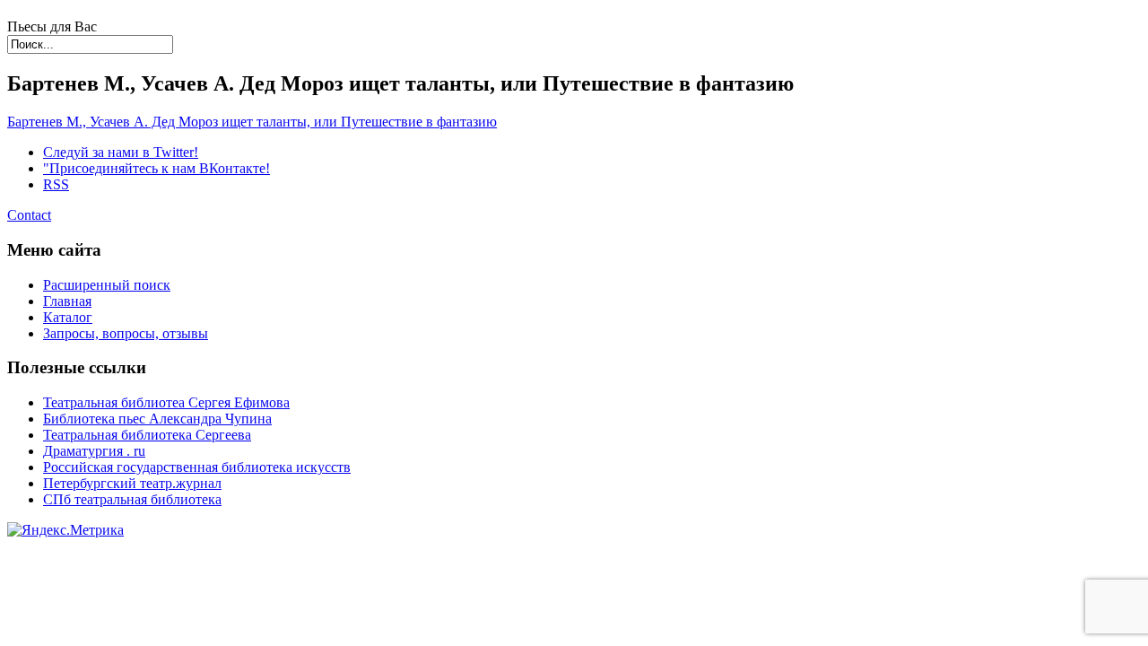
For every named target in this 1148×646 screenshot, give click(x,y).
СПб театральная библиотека (132, 499)
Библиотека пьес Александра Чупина (157, 418)
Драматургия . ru (94, 450)
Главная (67, 301)
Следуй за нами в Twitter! (120, 152)
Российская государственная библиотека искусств (197, 467)
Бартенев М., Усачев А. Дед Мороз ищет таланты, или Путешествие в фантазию (252, 121)
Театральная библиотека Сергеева (147, 434)
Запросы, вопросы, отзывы (125, 333)
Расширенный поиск (106, 284)
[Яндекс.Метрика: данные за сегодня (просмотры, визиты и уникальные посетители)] (65, 530)
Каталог (67, 317)
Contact (29, 215)
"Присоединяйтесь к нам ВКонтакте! (156, 168)
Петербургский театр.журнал (132, 483)
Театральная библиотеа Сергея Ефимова (166, 402)
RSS (56, 184)
